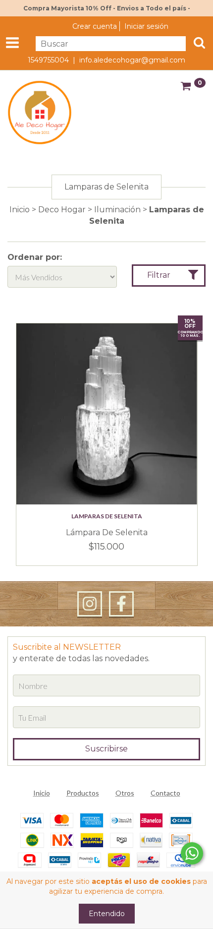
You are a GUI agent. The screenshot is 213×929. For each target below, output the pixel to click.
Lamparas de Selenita (106, 516)
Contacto (165, 793)
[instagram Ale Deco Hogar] (89, 604)
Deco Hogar (62, 209)
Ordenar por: (34, 257)
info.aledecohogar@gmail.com (132, 60)
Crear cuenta (94, 26)
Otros (124, 793)
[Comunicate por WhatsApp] (192, 853)
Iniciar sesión (146, 26)
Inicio (19, 209)
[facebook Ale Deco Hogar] (121, 604)
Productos (82, 793)
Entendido (107, 913)
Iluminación (117, 209)
